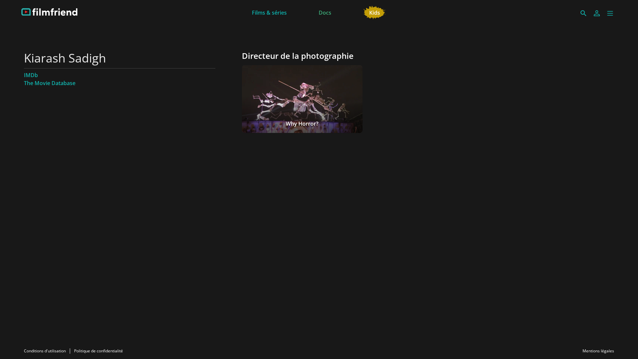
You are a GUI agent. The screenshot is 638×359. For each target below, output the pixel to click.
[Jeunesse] (374, 12)
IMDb (31, 75)
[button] (610, 13)
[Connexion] (596, 13)
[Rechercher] (583, 13)
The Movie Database (49, 83)
